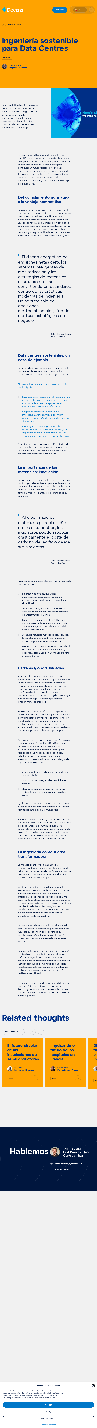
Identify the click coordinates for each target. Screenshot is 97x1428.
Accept (48, 1405)
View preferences (48, 1419)
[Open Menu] (91, 9)
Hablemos (60, 10)
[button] (93, 1385)
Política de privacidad (48, 1424)
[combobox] (80, 10)
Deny (48, 1412)
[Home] (12, 10)
